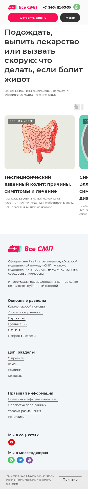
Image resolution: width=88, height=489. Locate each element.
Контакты (15, 375)
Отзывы (14, 330)
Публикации (18, 324)
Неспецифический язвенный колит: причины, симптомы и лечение (38, 184)
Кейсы (13, 364)
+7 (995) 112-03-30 (57, 7)
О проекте (16, 358)
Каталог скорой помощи (26, 306)
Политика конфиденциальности (32, 399)
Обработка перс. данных (27, 405)
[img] (76, 7)
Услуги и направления (25, 312)
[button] (33, 17)
